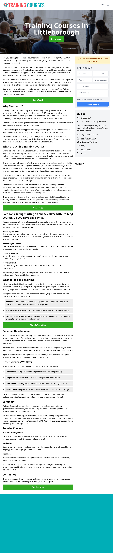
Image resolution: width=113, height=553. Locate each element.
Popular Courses (84, 149)
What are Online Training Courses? (91, 121)
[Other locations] (102, 5)
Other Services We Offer (87, 142)
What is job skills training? (87, 134)
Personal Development (86, 138)
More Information (38, 325)
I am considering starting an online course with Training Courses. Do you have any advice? (92, 128)
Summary (81, 145)
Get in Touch (37, 100)
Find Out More (38, 487)
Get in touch (56, 39)
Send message (93, 104)
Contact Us (38, 208)
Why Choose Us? (84, 118)
